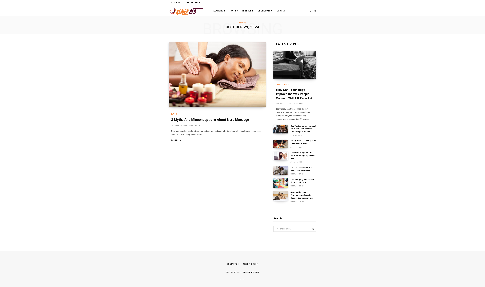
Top (243, 279)
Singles (281, 11)
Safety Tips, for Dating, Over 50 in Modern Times (303, 142)
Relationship (219, 11)
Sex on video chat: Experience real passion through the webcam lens (301, 195)
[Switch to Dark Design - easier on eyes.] (310, 11)
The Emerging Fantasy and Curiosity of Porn (302, 181)
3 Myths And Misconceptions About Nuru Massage (210, 120)
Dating (234, 11)
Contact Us (174, 2)
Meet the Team (193, 2)
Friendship (247, 11)
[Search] (315, 11)
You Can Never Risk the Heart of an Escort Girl (301, 169)
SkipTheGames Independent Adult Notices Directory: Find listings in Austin (303, 129)
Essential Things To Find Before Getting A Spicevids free (302, 156)
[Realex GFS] (186, 11)
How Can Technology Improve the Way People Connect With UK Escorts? (294, 94)
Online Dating (265, 11)
